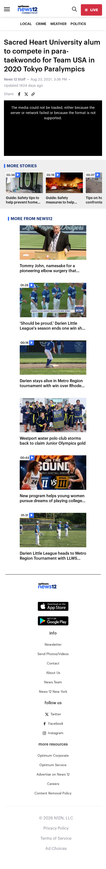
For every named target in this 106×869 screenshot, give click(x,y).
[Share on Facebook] (19, 94)
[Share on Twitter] (26, 94)
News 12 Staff (14, 79)
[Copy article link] (33, 94)
